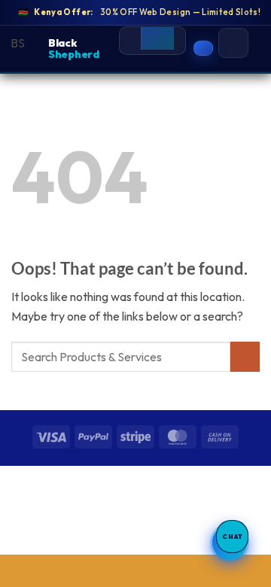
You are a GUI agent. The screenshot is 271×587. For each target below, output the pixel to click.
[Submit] (245, 356)
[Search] (157, 35)
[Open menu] (233, 43)
